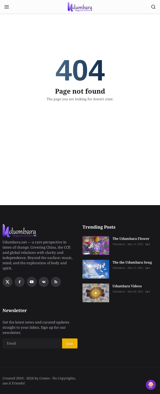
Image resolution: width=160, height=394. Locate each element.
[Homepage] (80, 7)
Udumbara (118, 244)
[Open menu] (7, 7)
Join (69, 343)
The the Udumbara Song (132, 262)
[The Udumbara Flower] (95, 245)
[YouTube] (32, 282)
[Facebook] (20, 282)
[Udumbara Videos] (95, 293)
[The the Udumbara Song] (95, 269)
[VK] (44, 282)
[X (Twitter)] (7, 282)
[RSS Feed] (56, 282)
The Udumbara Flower (130, 238)
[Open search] (153, 7)
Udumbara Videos (127, 286)
